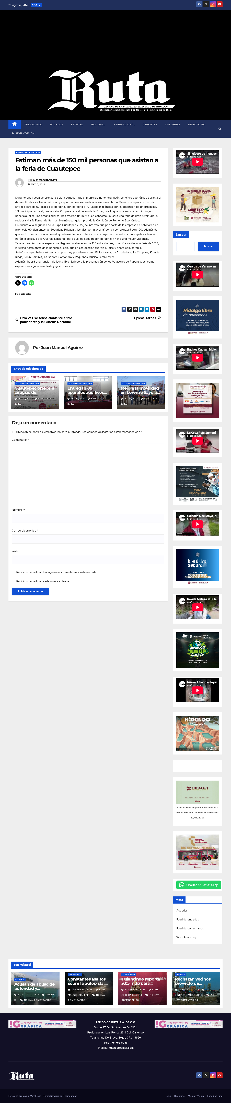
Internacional (124, 124)
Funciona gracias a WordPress (25, 1096)
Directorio (196, 124)
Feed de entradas (187, 919)
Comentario (20, 439)
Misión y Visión (23, 133)
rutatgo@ (115, 1047)
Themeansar (70, 1096)
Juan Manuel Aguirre (45, 179)
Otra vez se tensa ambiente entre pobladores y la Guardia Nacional (46, 320)
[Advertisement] (115, 39)
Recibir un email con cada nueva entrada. (43, 581)
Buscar (181, 235)
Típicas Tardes (144, 318)
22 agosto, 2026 (82, 989)
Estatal (77, 124)
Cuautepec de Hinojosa (28, 153)
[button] (219, 129)
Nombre (18, 509)
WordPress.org (186, 937)
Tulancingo (33, 124)
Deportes (150, 124)
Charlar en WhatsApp (202, 884)
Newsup (54, 1096)
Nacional (98, 124)
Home (168, 1096)
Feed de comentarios (190, 928)
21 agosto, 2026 (135, 989)
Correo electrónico (25, 530)
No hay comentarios (37, 1000)
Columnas (173, 124)
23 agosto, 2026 (29, 994)
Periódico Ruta (215, 1096)
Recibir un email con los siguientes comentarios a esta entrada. (56, 572)
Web (15, 551)
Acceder (181, 910)
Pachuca (56, 124)
